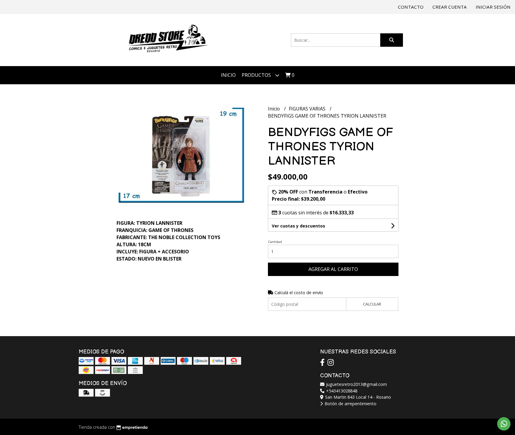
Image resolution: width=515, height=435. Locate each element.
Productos (257, 75)
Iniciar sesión (493, 7)
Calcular (372, 304)
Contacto (411, 7)
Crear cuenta (449, 7)
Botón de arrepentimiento (349, 403)
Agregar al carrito (333, 269)
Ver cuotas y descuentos (298, 226)
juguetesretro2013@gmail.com (356, 384)
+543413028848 (341, 391)
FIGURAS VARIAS (308, 108)
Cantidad (275, 241)
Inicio (228, 75)
